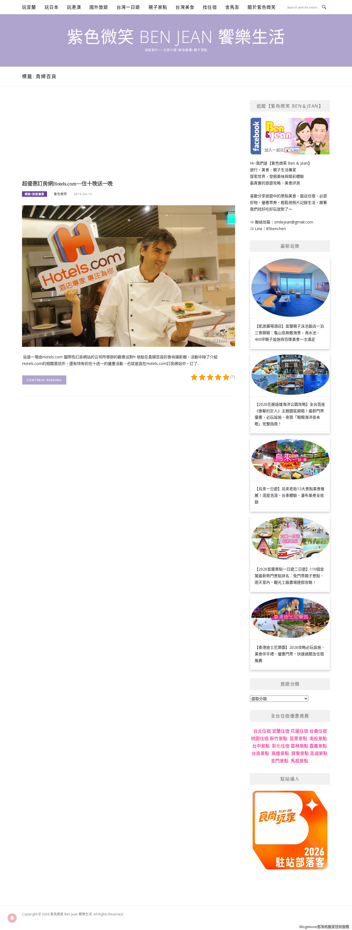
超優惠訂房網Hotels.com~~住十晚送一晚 (67, 184)
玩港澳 (74, 7)
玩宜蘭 (29, 7)
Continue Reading (44, 380)
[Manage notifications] (12, 917)
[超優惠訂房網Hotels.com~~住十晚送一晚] (128, 275)
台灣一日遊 (128, 7)
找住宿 (210, 7)
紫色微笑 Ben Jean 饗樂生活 (176, 36)
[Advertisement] (128, 138)
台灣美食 (184, 7)
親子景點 (157, 7)
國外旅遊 (98, 7)
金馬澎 (232, 7)
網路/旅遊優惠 (34, 194)
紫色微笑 (60, 194)
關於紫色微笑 (262, 7)
